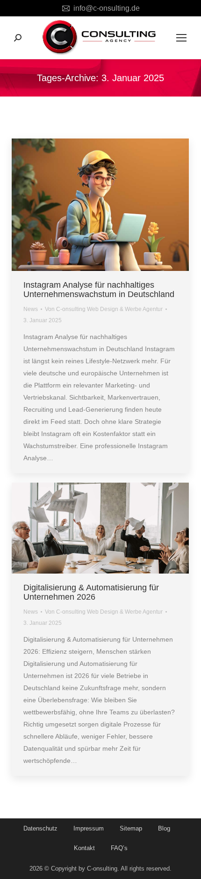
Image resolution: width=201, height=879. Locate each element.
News (30, 309)
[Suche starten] (18, 38)
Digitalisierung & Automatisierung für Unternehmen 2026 (91, 592)
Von (104, 309)
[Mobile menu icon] (181, 37)
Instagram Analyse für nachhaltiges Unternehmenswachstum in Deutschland (98, 289)
